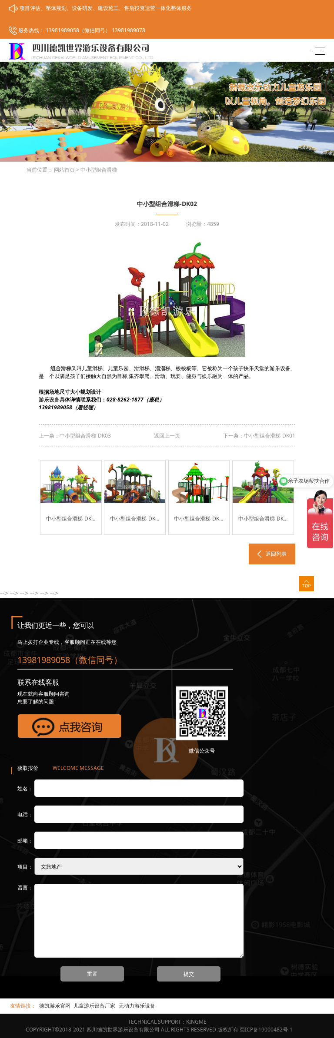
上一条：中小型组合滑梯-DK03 (75, 435)
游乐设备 (49, 399)
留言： (25, 887)
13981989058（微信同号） (77, 30)
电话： (25, 814)
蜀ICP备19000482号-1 (266, 1029)
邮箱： (25, 840)
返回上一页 (167, 435)
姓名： (25, 788)
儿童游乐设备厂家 (94, 1005)
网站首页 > (66, 169)
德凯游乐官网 (54, 1005)
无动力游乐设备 (137, 1005)
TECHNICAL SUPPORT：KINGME (167, 1021)
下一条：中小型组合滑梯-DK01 (259, 435)
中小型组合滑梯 (98, 169)
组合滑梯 (60, 368)
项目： (25, 866)
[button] (161, 153)
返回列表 (276, 553)
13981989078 (128, 30)
